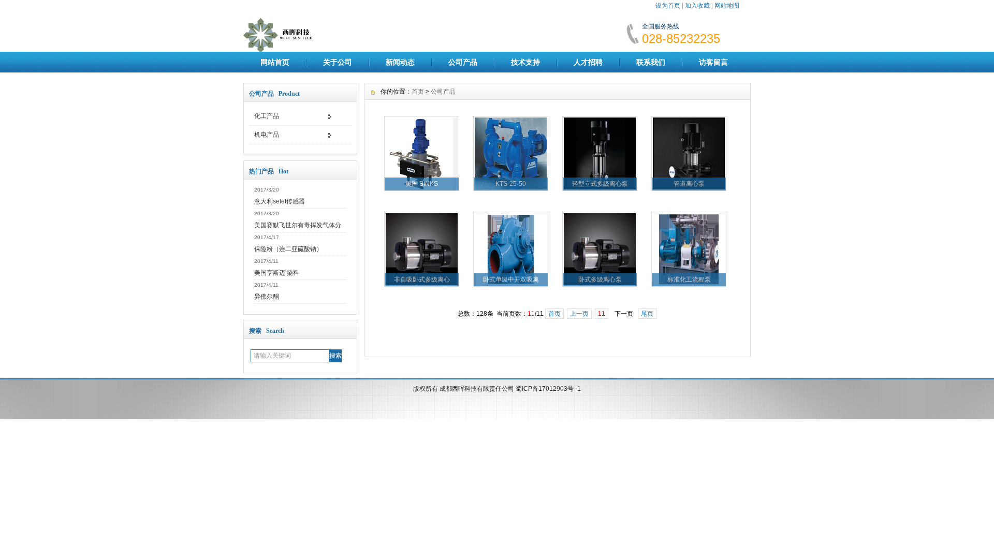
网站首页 (274, 62)
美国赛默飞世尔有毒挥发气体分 (297, 225)
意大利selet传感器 (279, 201)
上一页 (579, 313)
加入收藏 (697, 5)
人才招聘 (588, 62)
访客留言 (713, 62)
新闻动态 (400, 62)
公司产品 (462, 62)
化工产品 (266, 116)
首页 (418, 91)
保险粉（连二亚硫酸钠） (288, 249)
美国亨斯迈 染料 (276, 272)
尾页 (647, 313)
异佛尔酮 (266, 296)
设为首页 (667, 5)
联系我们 (650, 62)
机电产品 (266, 134)
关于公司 (337, 62)
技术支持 (525, 62)
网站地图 (726, 5)
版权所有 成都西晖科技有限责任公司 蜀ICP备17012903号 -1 (497, 388)
